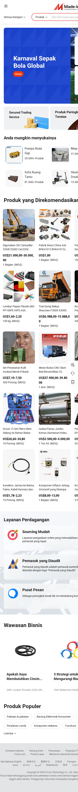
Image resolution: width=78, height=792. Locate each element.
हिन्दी (65, 764)
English (18, 761)
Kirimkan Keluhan (14, 750)
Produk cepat (37, 754)
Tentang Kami (36, 750)
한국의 (26, 764)
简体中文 (31, 761)
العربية (38, 764)
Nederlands (52, 764)
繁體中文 (45, 761)
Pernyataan (54, 750)
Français (71, 761)
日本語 (58, 761)
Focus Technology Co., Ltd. (59, 772)
